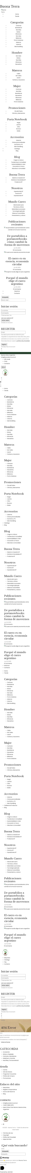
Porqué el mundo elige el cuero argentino (17, 280)
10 (17, 269)
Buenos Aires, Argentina (8, 355)
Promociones (17, 107)
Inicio (2, 1031)
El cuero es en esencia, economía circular (17, 261)
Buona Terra (9, 6)
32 (17, 250)
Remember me (6, 315)
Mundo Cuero (17, 201)
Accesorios (17, 137)
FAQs (5, 361)
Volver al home (5, 1042)
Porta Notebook (17, 119)
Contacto (7, 363)
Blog (17, 157)
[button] (15, 1167)
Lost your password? (7, 318)
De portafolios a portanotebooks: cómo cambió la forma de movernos (17, 240)
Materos (17, 70)
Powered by (6, 1172)
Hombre (17, 52)
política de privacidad (23, 341)
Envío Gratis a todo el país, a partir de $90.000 (13, 353)
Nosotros (17, 188)
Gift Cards (7, 359)
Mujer (17, 86)
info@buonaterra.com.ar (8, 357)
